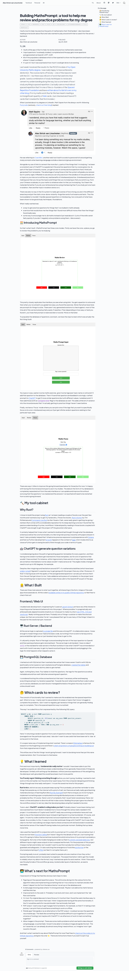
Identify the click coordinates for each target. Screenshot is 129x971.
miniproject (24, 27)
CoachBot (38, 157)
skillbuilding (61, 24)
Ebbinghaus (77, 743)
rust (43, 24)
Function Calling (41, 834)
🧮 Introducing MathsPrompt (104, 11)
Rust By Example (56, 793)
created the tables (78, 665)
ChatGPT (32, 398)
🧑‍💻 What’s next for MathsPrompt (105, 25)
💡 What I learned (105, 22)
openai (23, 24)
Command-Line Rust (39, 520)
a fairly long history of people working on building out (74, 746)
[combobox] (124, 2)
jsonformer (79, 847)
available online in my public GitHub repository (66, 593)
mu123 (48, 24)
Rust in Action (77, 518)
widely (22, 571)
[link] (118, 3)
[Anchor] (58, 222)
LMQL (41, 850)
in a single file (48, 631)
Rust (46, 515)
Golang (91, 537)
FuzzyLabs (24, 105)
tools (85, 24)
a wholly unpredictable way (79, 840)
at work (49, 540)
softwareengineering (74, 24)
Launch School (67, 607)
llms (28, 24)
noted (27, 571)
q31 (54, 24)
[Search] (124, 2)
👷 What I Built (104, 17)
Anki (44, 96)
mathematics (35, 24)
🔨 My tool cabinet (105, 15)
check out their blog (43, 105)
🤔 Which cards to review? (108, 19)
